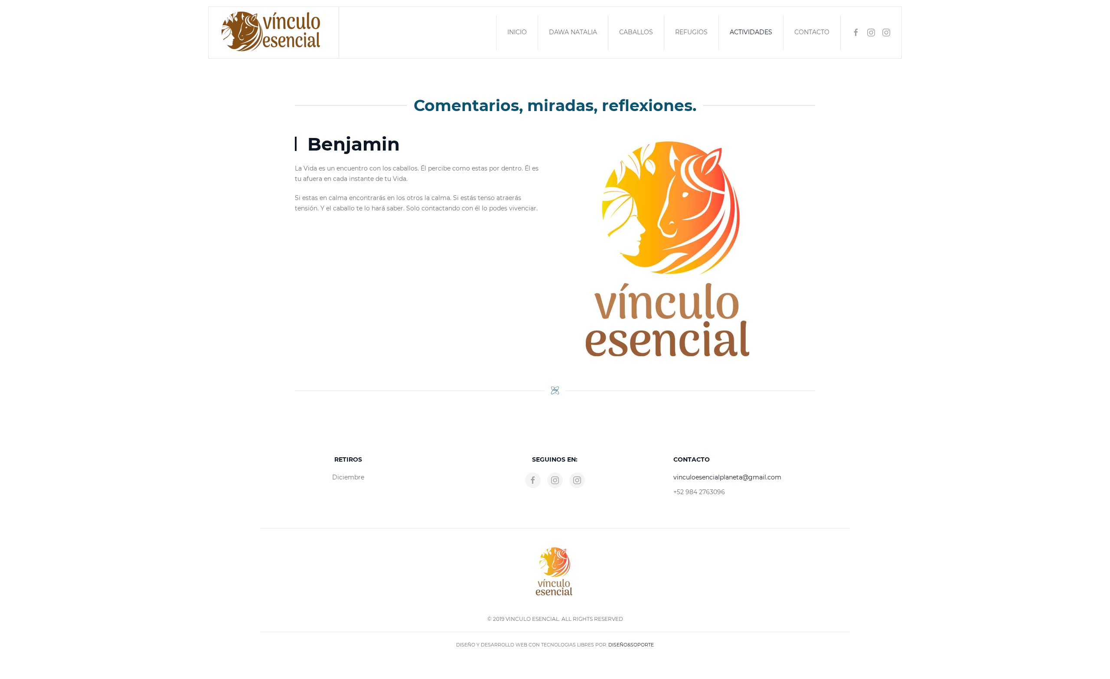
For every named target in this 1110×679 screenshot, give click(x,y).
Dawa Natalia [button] (573, 32)
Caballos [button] (636, 32)
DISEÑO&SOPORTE (630, 645)
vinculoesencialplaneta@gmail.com (727, 477)
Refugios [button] (691, 32)
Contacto (811, 32)
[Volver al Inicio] (274, 32)
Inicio (517, 32)
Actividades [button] (751, 32)
